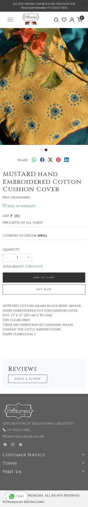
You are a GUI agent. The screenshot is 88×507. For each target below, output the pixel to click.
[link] (56, 19)
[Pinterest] (20, 445)
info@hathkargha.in (25, 436)
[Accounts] (72, 19)
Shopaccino (34, 502)
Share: (23, 160)
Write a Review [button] (27, 379)
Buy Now (44, 289)
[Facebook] (5, 445)
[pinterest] (58, 160)
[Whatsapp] (34, 160)
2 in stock (34, 266)
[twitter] (50, 160)
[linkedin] (67, 160)
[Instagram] (12, 445)
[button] (6, 86)
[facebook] (42, 160)
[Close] (83, 5)
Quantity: (11, 249)
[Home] (30, 26)
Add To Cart (44, 277)
